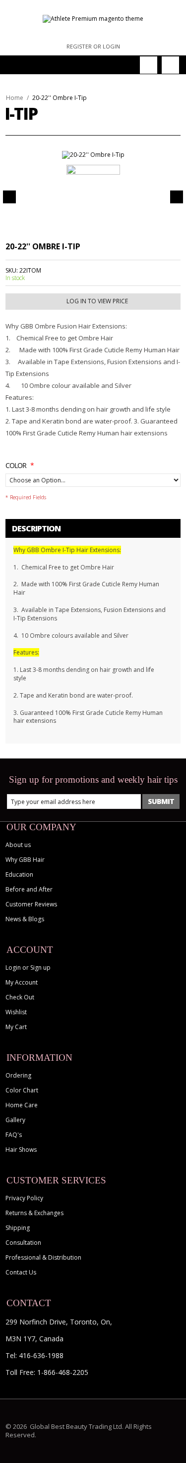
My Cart (16, 1027)
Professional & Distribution (43, 1257)
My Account (21, 982)
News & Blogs (24, 919)
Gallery (15, 1120)
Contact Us (20, 1272)
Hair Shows (21, 1149)
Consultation (23, 1242)
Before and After (29, 889)
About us (18, 845)
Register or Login (93, 46)
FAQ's (13, 1135)
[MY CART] (170, 65)
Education (19, 874)
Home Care (21, 1105)
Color (15, 465)
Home (14, 98)
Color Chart (21, 1090)
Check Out (19, 997)
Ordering (18, 1075)
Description (36, 528)
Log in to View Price (97, 301)
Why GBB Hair (25, 859)
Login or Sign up (28, 967)
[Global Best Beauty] (93, 18)
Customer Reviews (31, 904)
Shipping (17, 1228)
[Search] (148, 65)
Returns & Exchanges (34, 1213)
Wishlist (16, 1012)
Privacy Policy (24, 1198)
